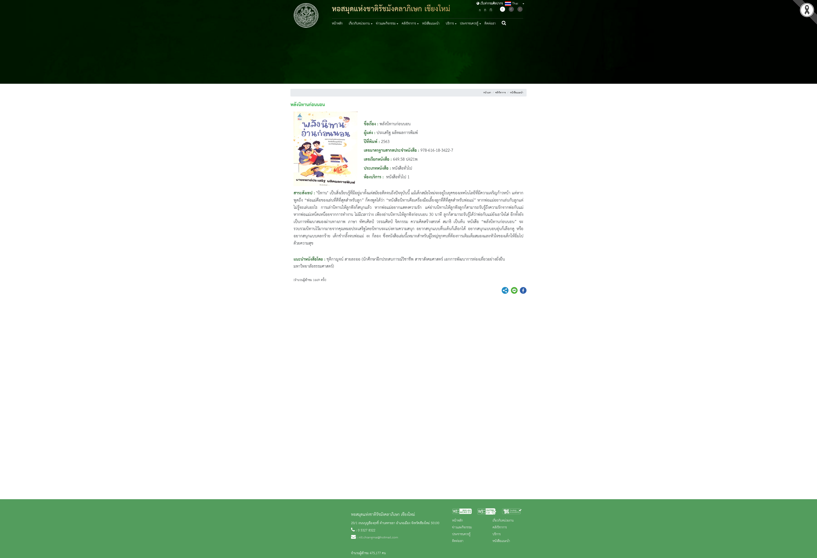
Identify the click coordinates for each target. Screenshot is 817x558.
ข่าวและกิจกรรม (462, 527)
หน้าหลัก (337, 23)
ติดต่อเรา (490, 23)
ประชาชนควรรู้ (461, 534)
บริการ (497, 534)
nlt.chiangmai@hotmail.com (378, 537)
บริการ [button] (450, 23)
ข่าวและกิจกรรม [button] (386, 23)
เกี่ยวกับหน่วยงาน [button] (359, 23)
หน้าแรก (487, 92)
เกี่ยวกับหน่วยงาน (503, 521)
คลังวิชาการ (500, 92)
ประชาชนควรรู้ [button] (469, 23)
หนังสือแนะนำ (431, 23)
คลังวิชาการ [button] (409, 23)
